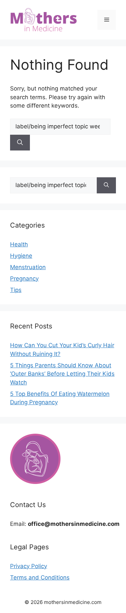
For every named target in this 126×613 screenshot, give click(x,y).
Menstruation (28, 267)
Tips (16, 290)
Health (19, 244)
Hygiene (21, 255)
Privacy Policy (28, 566)
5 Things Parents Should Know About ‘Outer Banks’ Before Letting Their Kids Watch (62, 374)
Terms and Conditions (40, 577)
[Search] (20, 143)
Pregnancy (24, 278)
